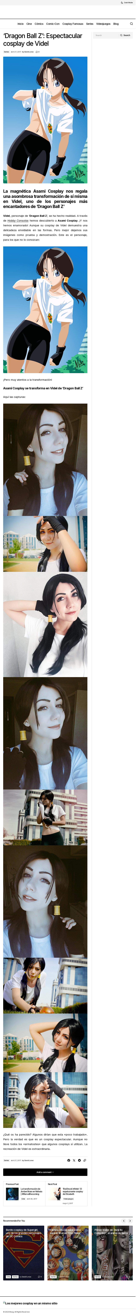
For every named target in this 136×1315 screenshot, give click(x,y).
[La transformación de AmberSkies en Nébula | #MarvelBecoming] (24, 1193)
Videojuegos (68, 1199)
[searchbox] (106, 35)
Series (6, 52)
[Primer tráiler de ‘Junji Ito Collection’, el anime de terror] (112, 1253)
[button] (127, 2)
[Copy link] (84, 1160)
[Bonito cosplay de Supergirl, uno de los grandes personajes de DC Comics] (23, 1253)
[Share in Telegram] (79, 1160)
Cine (23, 1199)
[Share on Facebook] (68, 1160)
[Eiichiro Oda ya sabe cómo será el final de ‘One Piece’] (67, 1253)
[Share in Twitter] (74, 1160)
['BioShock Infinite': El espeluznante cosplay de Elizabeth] (66, 1193)
